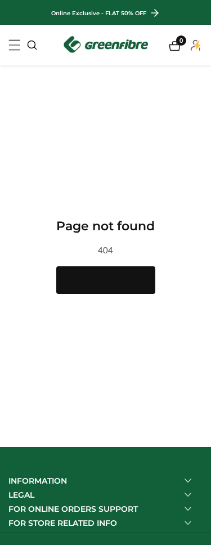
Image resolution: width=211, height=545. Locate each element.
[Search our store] (32, 45)
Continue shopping (105, 280)
